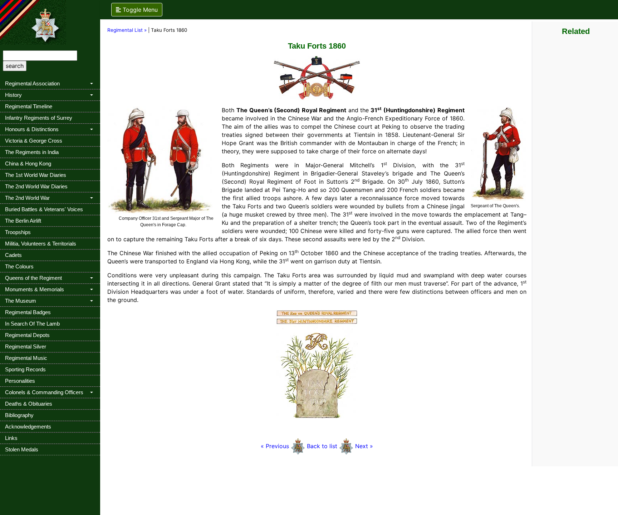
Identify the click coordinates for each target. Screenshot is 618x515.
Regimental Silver (25, 346)
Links (11, 438)
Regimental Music (26, 358)
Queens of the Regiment (33, 278)
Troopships (18, 232)
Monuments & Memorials (34, 289)
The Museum (20, 301)
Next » (364, 446)
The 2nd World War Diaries (36, 186)
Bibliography (19, 415)
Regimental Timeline (28, 106)
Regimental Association (32, 83)
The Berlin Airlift (23, 221)
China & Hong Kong (28, 163)
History (13, 95)
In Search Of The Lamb (32, 324)
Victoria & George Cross (33, 141)
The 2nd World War (27, 198)
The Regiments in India (32, 152)
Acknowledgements (28, 427)
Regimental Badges (28, 312)
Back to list (322, 446)
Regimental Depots (27, 335)
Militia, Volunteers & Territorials (40, 244)
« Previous (276, 446)
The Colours (19, 266)
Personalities (20, 381)
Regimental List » (127, 30)
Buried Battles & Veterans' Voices (44, 209)
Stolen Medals (21, 449)
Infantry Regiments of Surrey (38, 118)
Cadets (13, 255)
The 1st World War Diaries (35, 175)
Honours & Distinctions (32, 129)
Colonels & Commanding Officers (44, 392)
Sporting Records (25, 369)
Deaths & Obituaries (28, 404)
